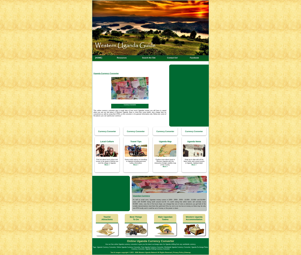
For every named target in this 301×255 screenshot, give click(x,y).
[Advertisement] (189, 81)
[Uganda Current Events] (194, 156)
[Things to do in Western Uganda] (136, 235)
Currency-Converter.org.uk (133, 107)
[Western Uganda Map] (165, 156)
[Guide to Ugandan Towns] (165, 235)
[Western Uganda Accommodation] (194, 235)
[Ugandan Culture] (107, 156)
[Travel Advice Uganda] (136, 156)
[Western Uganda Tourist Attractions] (107, 235)
